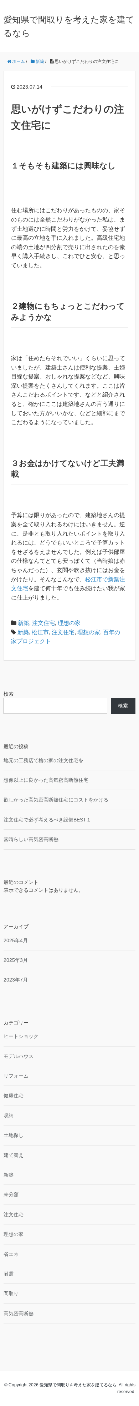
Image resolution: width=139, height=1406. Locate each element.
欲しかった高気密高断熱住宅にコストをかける (56, 800)
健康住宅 (14, 1095)
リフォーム (16, 1076)
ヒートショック (21, 1036)
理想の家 (69, 623)
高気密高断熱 (19, 1313)
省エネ (11, 1254)
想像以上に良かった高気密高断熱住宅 (46, 780)
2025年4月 (16, 940)
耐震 (9, 1274)
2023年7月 (16, 980)
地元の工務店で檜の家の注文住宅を (43, 760)
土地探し (14, 1135)
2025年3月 (16, 960)
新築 (23, 623)
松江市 (40, 632)
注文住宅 (43, 623)
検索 (9, 694)
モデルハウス (19, 1056)
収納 (9, 1115)
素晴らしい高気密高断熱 (31, 839)
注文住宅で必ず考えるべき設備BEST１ (47, 820)
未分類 (11, 1194)
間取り (11, 1293)
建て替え (14, 1155)
